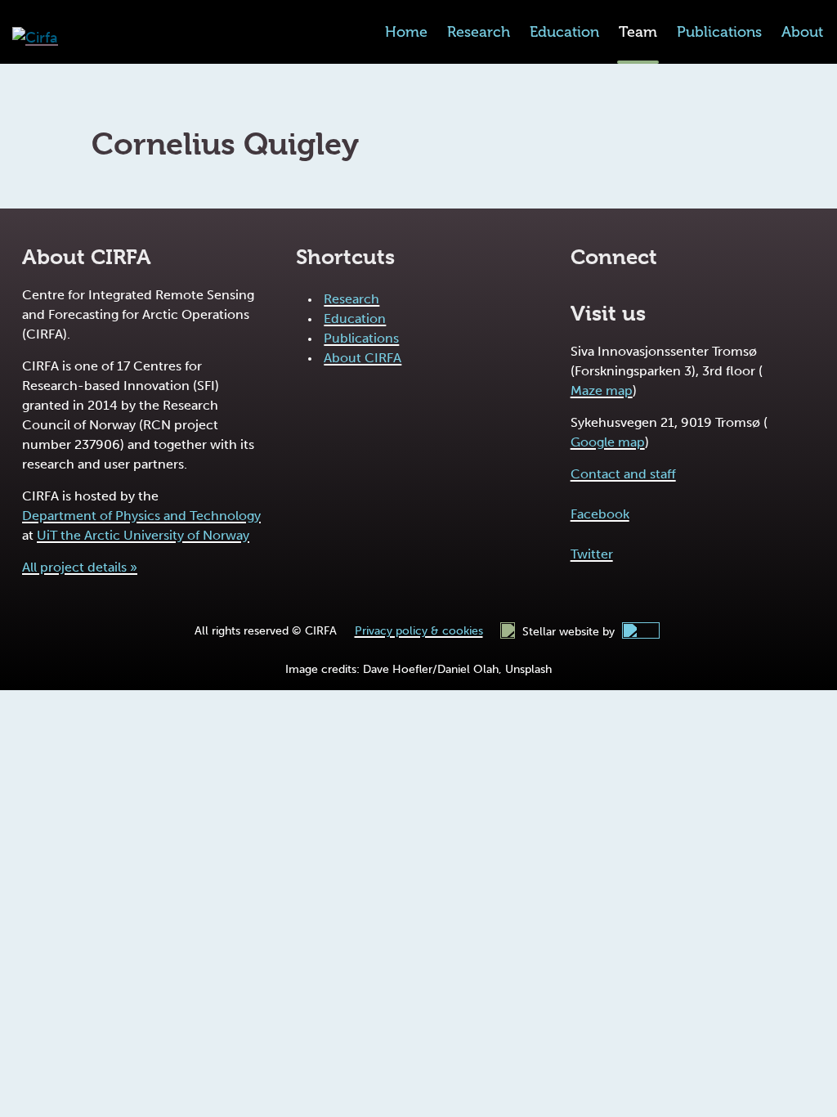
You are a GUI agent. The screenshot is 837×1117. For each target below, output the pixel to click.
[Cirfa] (35, 38)
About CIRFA (362, 358)
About (802, 32)
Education (564, 32)
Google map (608, 442)
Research (478, 32)
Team (638, 32)
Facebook (600, 514)
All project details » (79, 567)
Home (406, 32)
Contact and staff (623, 474)
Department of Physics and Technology (141, 515)
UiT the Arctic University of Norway (143, 535)
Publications (719, 32)
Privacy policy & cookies (419, 631)
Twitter (592, 554)
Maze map (602, 390)
